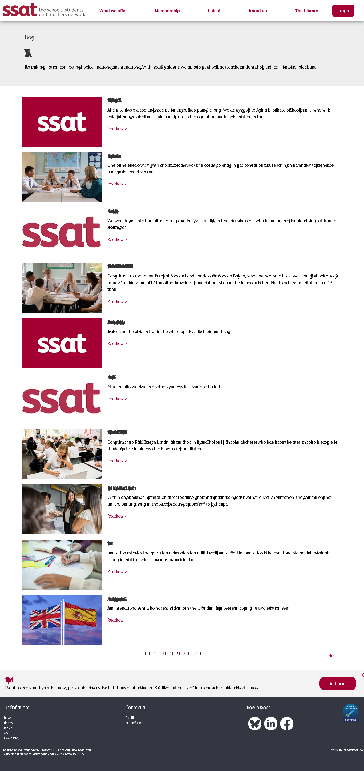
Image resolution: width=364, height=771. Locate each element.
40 (198, 653)
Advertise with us (10, 723)
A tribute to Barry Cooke (110, 377)
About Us (7, 718)
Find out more (337, 683)
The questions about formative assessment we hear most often (112, 155)
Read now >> (116, 128)
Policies (7, 728)
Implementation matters (108, 543)
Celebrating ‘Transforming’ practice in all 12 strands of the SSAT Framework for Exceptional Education (115, 432)
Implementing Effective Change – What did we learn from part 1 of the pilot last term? (119, 487)
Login (343, 10)
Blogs (28, 37)
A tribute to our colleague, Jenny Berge (111, 211)
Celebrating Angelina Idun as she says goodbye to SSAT (112, 100)
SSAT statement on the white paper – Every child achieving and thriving (114, 321)
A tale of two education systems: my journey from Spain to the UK (115, 598)
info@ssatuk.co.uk (136, 723)
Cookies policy (11, 738)
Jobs (5, 733)
